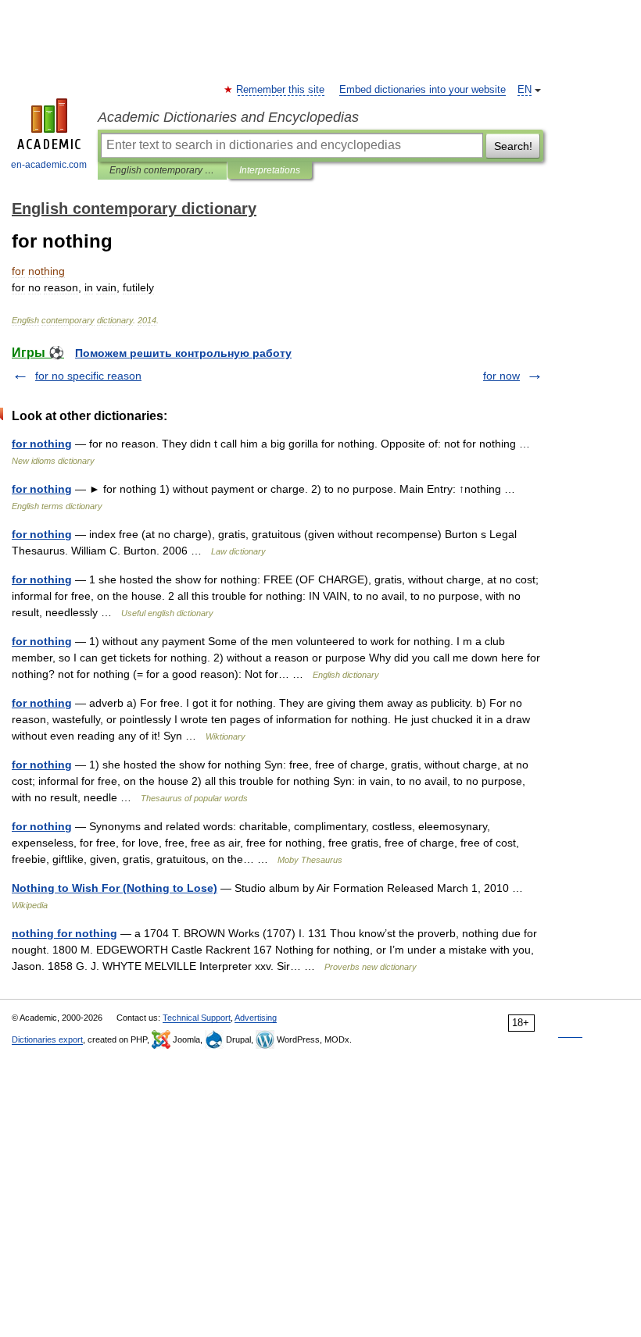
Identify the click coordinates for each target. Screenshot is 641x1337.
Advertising (256, 1017)
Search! (513, 146)
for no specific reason (88, 375)
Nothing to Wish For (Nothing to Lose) (114, 888)
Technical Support (197, 1017)
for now (501, 375)
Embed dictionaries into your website (422, 89)
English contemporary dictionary (162, 170)
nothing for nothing (64, 933)
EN (524, 89)
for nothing (42, 443)
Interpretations (269, 170)
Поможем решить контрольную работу (183, 353)
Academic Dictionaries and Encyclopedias (228, 117)
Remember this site (281, 89)
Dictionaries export (47, 1039)
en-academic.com (49, 164)
